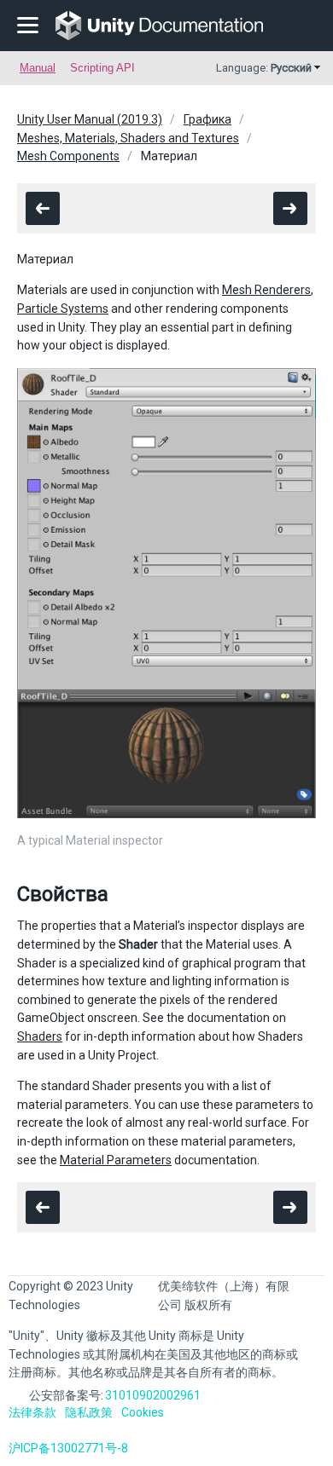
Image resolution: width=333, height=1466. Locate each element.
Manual (38, 67)
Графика (207, 119)
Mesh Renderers (266, 290)
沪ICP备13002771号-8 (68, 1448)
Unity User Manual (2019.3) (89, 119)
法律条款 (32, 1412)
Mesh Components (68, 156)
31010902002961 (153, 1395)
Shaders (39, 1036)
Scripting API (102, 67)
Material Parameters (116, 1160)
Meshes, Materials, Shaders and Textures (128, 138)
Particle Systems (62, 308)
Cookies (142, 1412)
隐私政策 (89, 1412)
